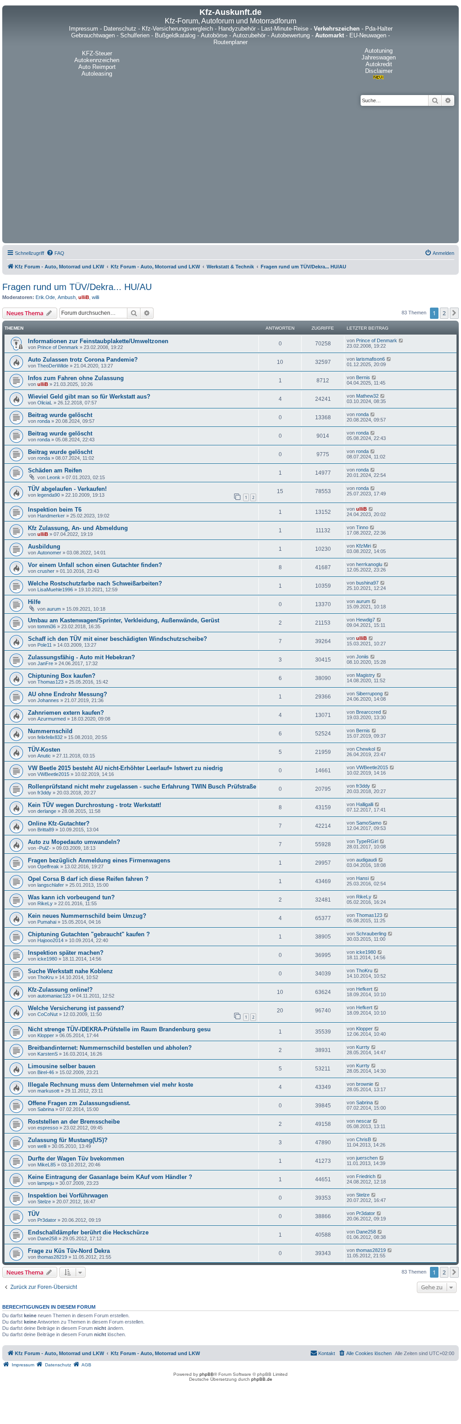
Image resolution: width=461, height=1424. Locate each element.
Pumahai (46, 922)
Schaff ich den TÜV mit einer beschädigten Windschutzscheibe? (117, 638)
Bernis (363, 377)
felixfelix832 (50, 737)
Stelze (44, 1201)
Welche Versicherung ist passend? (76, 1008)
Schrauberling (371, 933)
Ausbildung (44, 546)
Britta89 (45, 829)
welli (41, 1146)
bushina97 (367, 582)
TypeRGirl (367, 841)
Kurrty (363, 1047)
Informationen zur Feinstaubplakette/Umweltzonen (98, 341)
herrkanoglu (369, 564)
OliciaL (44, 402)
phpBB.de (261, 1379)
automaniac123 (54, 995)
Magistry (365, 675)
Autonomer (49, 552)
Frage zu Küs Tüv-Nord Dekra (69, 1250)
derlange (46, 811)
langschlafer (50, 885)
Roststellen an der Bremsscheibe (74, 1121)
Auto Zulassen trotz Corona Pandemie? (83, 359)
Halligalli (364, 804)
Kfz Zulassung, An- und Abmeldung (78, 528)
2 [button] (444, 313)
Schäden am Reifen (55, 470)
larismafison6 (370, 359)
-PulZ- (44, 848)
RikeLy (45, 903)
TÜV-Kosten (44, 749)
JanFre (45, 663)
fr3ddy (44, 792)
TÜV (34, 1214)
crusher (45, 571)
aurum (54, 609)
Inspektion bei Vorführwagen (68, 1195)
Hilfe (34, 602)
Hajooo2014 (50, 940)
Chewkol (365, 749)
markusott (48, 1090)
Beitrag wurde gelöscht (60, 415)
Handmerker (51, 515)
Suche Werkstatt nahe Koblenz (70, 971)
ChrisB (363, 1139)
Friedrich (365, 1176)
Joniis (362, 656)
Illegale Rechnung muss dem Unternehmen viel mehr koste (110, 1084)
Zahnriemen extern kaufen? (66, 712)
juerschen (367, 1158)
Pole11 (44, 645)
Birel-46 (45, 1072)
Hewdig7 (365, 619)
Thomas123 (50, 682)
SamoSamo (368, 822)
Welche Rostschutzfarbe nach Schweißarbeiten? (95, 583)
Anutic (44, 755)
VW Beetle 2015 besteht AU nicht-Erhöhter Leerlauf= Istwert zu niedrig (125, 768)
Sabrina (45, 1109)
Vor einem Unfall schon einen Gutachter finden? (95, 565)
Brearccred (368, 712)
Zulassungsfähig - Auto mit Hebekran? (81, 657)
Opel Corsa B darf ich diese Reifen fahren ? (88, 878)
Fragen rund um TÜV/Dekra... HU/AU (77, 287)
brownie (364, 1084)
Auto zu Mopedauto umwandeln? (74, 842)
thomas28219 (52, 1257)
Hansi (362, 878)
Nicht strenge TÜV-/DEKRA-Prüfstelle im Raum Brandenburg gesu (119, 1029)
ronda (43, 421)
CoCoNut (47, 1014)
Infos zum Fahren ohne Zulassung (76, 378)
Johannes (48, 700)
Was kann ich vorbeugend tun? (71, 897)
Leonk (53, 477)
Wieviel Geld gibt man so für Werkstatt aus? (89, 396)
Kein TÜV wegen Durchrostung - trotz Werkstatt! (94, 805)
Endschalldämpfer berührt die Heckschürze (88, 1232)
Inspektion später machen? (66, 952)
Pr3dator (46, 1220)
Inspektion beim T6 (54, 509)
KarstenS (47, 1054)
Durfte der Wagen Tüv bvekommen (76, 1158)
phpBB (206, 1374)
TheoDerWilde (52, 365)
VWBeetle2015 (53, 774)
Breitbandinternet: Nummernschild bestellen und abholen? (110, 1047)
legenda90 (48, 495)
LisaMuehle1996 (55, 589)
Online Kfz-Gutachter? (59, 823)
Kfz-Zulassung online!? (60, 989)
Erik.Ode (45, 297)
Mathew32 (367, 396)
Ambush (67, 297)
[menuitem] (55, 253)
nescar (363, 1121)
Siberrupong (369, 693)
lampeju (45, 1183)
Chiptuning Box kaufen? (61, 675)
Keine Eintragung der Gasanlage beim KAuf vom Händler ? (110, 1177)
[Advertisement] (230, 173)
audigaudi (366, 859)
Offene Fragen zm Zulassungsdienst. (79, 1103)
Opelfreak (48, 866)
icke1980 (47, 958)
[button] (454, 313)
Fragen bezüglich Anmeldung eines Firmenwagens (99, 860)
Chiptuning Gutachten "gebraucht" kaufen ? (89, 934)
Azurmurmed (51, 718)
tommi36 (46, 626)
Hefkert (364, 989)
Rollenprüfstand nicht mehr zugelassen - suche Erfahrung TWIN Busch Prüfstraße (142, 786)
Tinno (362, 527)
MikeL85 (46, 1164)
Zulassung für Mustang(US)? (68, 1140)
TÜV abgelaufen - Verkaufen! (67, 488)
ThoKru (45, 977)
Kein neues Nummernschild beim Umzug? (87, 915)
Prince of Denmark (57, 347)
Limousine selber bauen (61, 1066)
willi (95, 297)
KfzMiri (363, 546)
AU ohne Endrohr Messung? (67, 694)
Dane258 (47, 1238)
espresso (47, 1127)
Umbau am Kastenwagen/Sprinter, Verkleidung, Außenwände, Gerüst (123, 620)
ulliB (83, 297)
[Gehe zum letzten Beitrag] (401, 340)
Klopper (45, 1035)
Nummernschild (50, 731)
